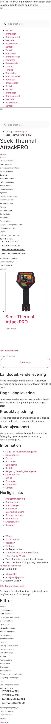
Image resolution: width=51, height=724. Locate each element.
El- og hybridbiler (6, 171)
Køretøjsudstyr (5, 186)
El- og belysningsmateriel (9, 168)
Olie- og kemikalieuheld (9, 196)
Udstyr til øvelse (6, 265)
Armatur (3, 157)
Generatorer (4, 175)
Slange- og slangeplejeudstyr (11, 225)
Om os (8, 458)
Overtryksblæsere (7, 200)
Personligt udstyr (6, 203)
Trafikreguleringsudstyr (9, 258)
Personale (10, 461)
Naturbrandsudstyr (7, 189)
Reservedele (11, 43)
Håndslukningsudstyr (8, 178)
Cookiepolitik (12, 455)
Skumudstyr (4, 218)
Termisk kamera (6, 239)
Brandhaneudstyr (6, 161)
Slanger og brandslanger (9, 228)
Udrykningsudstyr (6, 262)
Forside (9, 30)
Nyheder (3, 193)
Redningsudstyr (6, 210)
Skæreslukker (5, 221)
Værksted (10, 40)
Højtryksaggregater (7, 182)
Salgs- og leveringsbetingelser (21, 451)
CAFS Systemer (6, 164)
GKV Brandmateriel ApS (12, 586)
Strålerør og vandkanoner (9, 235)
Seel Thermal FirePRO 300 (14, 253)
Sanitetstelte (5, 214)
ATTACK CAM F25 (10, 241)
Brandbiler (10, 33)
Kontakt (9, 46)
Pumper (3, 207)
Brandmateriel (12, 37)
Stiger (2, 232)
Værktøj (3, 269)
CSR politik (11, 464)
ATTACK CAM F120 (11, 245)
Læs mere (10, 328)
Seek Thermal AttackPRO (13, 249)
